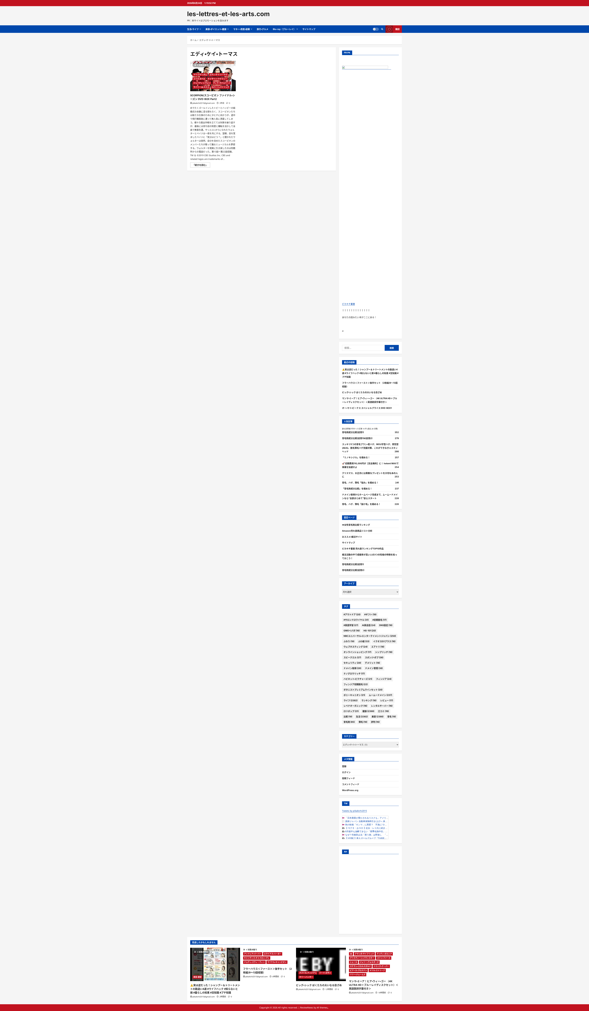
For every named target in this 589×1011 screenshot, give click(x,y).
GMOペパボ (352, 630)
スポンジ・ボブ (374, 657)
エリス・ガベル (199, 79)
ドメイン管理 (374, 668)
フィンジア (383, 679)
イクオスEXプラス (384, 641)
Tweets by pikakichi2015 (354, 810)
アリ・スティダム (200, 74)
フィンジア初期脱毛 (356, 684)
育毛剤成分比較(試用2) (353, 570)
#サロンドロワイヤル (356, 619)
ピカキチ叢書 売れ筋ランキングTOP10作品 (363, 548)
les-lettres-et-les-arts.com (228, 14)
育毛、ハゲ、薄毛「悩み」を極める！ (360, 482)
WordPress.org (350, 790)
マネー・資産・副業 (241, 29)
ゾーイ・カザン (325, 973)
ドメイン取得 (352, 668)
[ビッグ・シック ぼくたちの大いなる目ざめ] (321, 964)
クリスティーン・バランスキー (362, 958)
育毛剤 (349, 722)
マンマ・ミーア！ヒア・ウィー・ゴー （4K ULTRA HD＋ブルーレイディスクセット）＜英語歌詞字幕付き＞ (373, 985)
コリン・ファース (383, 958)
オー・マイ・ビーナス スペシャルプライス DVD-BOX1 (367, 408)
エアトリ (377, 646)
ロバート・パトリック (220, 87)
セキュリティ (352, 662)
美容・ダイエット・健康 (216, 29)
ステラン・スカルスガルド (360, 966)
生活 (362, 716)
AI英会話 (368, 625)
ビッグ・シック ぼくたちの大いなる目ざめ (362, 392)
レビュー (386, 700)
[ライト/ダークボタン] (376, 29)
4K (351, 954)
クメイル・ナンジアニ (308, 973)
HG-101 (370, 630)
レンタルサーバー (382, 705)
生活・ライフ (193, 29)
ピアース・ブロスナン (358, 970)
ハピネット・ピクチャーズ (358, 679)
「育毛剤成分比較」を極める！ (357, 488)
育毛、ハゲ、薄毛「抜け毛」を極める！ (361, 504)
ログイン (346, 772)
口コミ (383, 711)
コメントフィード (350, 784)
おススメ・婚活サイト (352, 536)
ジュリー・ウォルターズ (369, 962)
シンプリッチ (383, 652)
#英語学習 (351, 625)
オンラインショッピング (357, 652)
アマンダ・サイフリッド (364, 954)
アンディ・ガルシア (384, 954)
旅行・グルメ (262, 29)
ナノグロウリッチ (354, 673)
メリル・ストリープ (377, 970)
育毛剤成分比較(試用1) (353, 432)
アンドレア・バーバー (252, 954)
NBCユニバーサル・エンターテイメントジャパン (370, 636)
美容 (377, 716)
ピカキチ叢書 (348, 303)
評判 (375, 722)
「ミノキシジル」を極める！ (356, 457)
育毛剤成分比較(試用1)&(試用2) (357, 438)
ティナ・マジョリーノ (221, 83)
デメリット (372, 662)
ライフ (351, 700)
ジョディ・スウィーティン (254, 962)
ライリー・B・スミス (201, 87)
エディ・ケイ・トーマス (218, 74)
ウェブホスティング (356, 646)
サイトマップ (308, 29)
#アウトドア (352, 614)
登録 (344, 766)
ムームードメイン (380, 695)
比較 (348, 716)
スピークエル (352, 657)
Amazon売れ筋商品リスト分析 (357, 530)
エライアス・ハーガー (272, 954)
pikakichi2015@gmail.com (203, 103)
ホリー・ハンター (306, 977)
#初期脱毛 (379, 619)
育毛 (391, 716)
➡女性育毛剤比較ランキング (356, 524)
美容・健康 (197, 977)
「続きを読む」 (201, 165)
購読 (397, 29)
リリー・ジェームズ (357, 974)
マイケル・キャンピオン (277, 962)
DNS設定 (385, 625)
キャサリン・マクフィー (217, 79)
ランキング (368, 700)
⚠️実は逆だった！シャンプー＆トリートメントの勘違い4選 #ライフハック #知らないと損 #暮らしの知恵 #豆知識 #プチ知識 (370, 373)
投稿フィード (348, 778)
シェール (353, 962)
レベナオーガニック (355, 705)
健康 (368, 711)
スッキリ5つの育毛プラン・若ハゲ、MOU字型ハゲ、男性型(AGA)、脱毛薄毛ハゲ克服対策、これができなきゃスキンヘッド (370, 448)
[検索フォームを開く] (382, 29)
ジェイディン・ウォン (202, 83)
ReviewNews (306, 1007)
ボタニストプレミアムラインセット (363, 689)
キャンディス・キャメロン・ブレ (256, 958)
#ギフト (370, 614)
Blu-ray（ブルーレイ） (284, 29)
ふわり (349, 641)
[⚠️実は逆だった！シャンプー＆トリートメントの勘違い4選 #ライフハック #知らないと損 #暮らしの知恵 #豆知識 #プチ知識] (215, 964)
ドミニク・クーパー (381, 966)
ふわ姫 (363, 641)
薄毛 (363, 722)
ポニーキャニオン (354, 695)
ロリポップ (351, 711)
